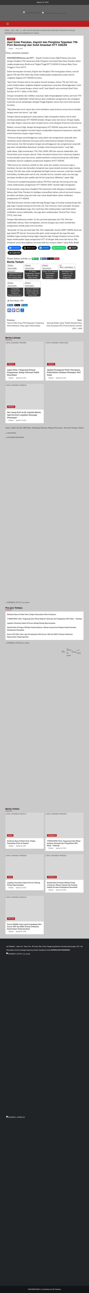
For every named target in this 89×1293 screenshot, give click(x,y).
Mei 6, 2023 (19, 48)
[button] (7, 23)
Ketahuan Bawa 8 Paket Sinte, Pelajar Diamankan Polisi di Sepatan (31, 614)
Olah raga (11, 918)
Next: (64, 324)
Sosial (10, 877)
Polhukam (11, 39)
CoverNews (45, 1289)
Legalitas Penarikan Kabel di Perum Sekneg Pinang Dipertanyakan (31, 623)
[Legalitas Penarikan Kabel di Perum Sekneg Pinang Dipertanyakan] (24, 867)
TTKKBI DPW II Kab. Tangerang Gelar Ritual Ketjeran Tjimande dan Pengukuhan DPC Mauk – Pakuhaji (44, 619)
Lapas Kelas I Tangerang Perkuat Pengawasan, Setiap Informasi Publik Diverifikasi (23, 372)
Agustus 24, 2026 (21, 378)
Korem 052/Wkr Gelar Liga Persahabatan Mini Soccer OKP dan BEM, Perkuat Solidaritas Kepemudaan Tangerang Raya (40, 636)
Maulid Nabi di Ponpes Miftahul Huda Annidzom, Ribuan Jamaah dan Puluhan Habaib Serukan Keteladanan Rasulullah (41, 629)
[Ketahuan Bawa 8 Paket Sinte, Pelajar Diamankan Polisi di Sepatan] (24, 825)
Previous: (25, 323)
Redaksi (11, 48)
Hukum (10, 835)
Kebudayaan (52, 835)
